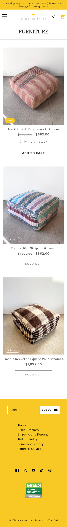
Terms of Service (30, 448)
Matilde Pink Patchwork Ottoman (33, 129)
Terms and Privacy (31, 444)
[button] (5, 17)
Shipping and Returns (33, 434)
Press (22, 425)
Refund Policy (28, 439)
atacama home (26, 520)
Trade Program (28, 430)
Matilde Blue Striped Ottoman (34, 248)
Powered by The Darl (46, 520)
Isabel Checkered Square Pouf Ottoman (33, 359)
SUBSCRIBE (50, 410)
